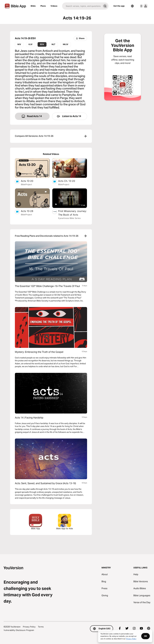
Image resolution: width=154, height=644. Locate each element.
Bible (33, 6)
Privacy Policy (29, 626)
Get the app (119, 6)
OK (145, 636)
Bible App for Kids (64, 528)
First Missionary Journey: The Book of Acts (72, 213)
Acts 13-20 (30, 180)
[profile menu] (143, 6)
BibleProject (26, 184)
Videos (54, 6)
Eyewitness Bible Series (69, 218)
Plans (43, 6)
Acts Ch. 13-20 (69, 180)
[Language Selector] (132, 6)
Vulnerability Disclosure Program (19, 630)
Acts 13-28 (30, 211)
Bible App (35, 528)
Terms (41, 626)
